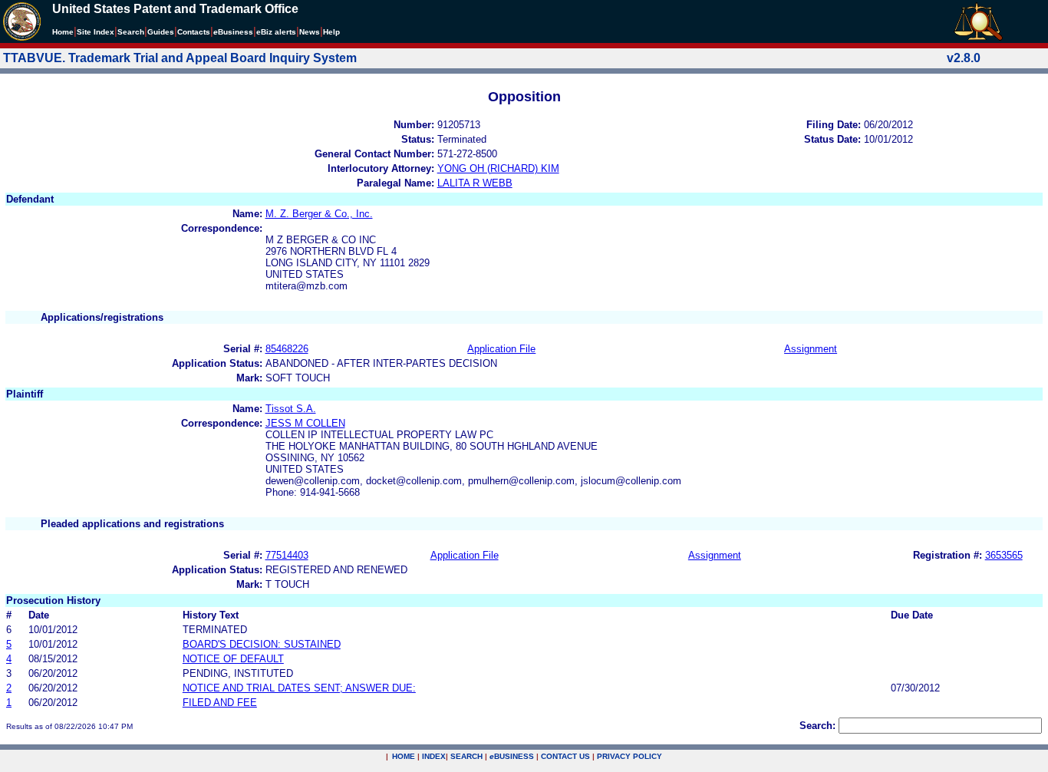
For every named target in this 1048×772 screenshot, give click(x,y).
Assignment (810, 349)
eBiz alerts (276, 32)
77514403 (286, 555)
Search (130, 32)
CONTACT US (565, 756)
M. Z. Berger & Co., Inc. (319, 213)
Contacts (193, 32)
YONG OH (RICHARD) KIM (498, 168)
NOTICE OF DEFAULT (233, 659)
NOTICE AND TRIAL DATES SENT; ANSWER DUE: (299, 688)
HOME (403, 756)
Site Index (95, 32)
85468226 (286, 349)
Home (63, 32)
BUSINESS (511, 756)
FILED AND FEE (220, 702)
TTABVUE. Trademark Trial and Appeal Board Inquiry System (180, 57)
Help (331, 32)
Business (233, 32)
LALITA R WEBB (474, 183)
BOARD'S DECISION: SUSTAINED (262, 644)
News (309, 32)
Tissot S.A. (290, 408)
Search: (817, 725)
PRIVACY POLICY (629, 756)
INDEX (434, 756)
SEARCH (466, 756)
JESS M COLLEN (305, 423)
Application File (501, 349)
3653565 (1004, 555)
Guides (160, 32)
